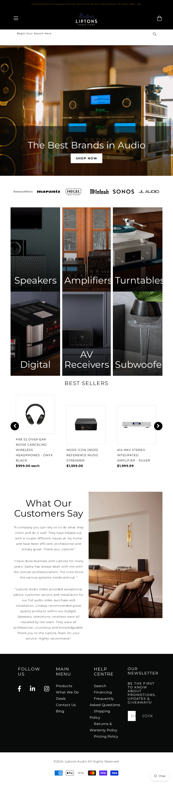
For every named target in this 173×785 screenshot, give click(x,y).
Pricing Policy (106, 736)
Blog (60, 711)
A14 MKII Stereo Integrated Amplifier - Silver (133, 455)
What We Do (67, 692)
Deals (61, 699)
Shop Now (86, 158)
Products (64, 686)
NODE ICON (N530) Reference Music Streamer (82, 455)
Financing (103, 692)
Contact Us (66, 705)
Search (100, 686)
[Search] (154, 34)
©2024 (59, 761)
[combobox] (86, 34)
